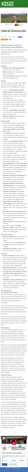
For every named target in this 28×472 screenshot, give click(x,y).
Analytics (13, 460)
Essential (6, 460)
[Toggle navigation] (25, 3)
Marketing (21, 460)
